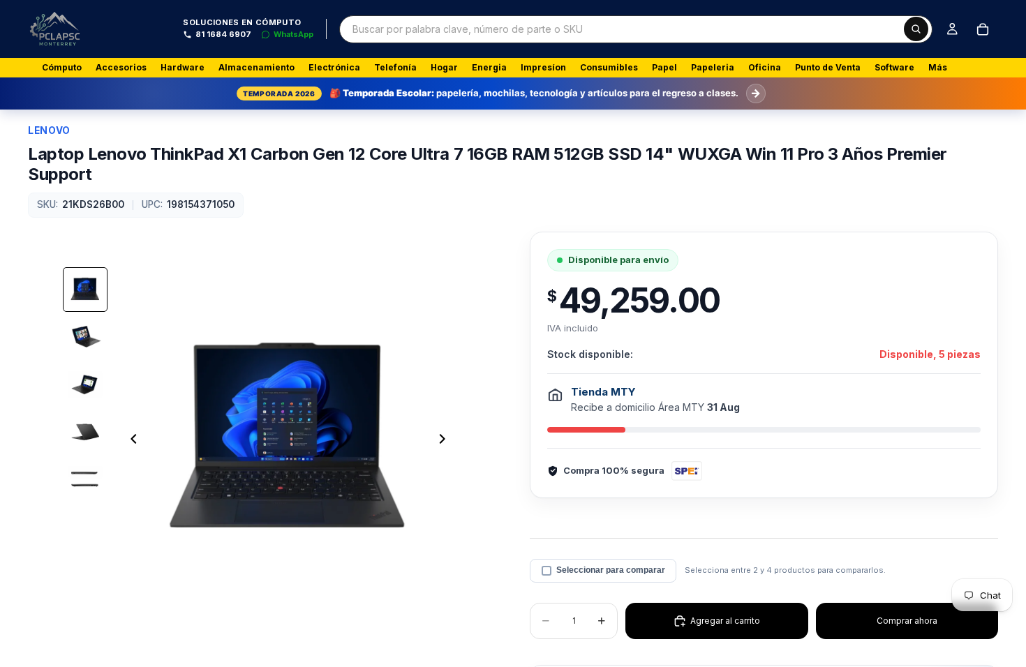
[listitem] (937, 68)
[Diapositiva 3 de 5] (85, 384)
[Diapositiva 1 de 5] (85, 289)
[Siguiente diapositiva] (446, 440)
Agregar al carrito (725, 620)
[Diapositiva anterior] (129, 440)
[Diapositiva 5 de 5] (85, 479)
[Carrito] (982, 29)
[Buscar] (916, 29)
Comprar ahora (907, 620)
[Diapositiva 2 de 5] (85, 337)
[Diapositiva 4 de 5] (85, 432)
